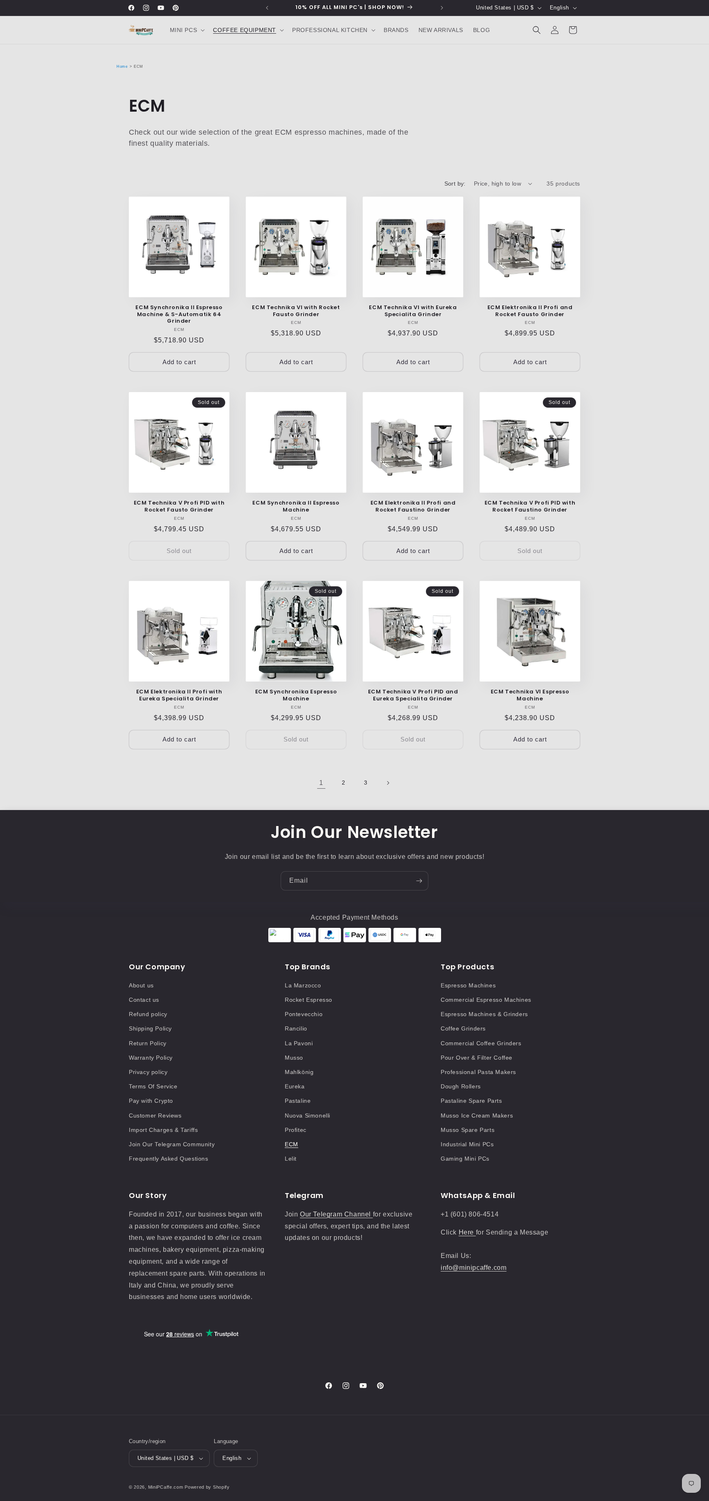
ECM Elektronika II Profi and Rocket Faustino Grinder (413, 507)
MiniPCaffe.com (165, 1487)
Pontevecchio (303, 1014)
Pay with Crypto (151, 1100)
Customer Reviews (155, 1115)
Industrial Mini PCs (467, 1144)
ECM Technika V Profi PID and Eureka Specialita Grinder (413, 695)
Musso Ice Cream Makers (477, 1115)
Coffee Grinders (463, 1028)
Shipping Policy (150, 1028)
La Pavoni (299, 1043)
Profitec (295, 1130)
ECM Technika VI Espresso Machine (530, 695)
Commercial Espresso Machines (486, 999)
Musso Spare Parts (467, 1130)
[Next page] (388, 783)
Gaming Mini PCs (465, 1158)
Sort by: (455, 183)
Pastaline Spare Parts (471, 1100)
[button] (186, 30)
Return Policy (148, 1043)
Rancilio (296, 1028)
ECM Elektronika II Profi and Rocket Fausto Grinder (530, 311)
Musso (294, 1057)
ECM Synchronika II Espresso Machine (295, 507)
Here (467, 1232)
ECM (291, 1144)
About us (141, 985)
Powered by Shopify (207, 1487)
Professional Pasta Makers (478, 1072)
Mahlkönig (299, 1072)
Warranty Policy (151, 1057)
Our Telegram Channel (336, 1214)
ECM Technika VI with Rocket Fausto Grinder (296, 311)
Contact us (144, 999)
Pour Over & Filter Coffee (476, 1057)
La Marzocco (303, 985)
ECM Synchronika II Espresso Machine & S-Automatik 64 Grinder (178, 314)
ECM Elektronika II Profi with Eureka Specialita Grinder (179, 695)
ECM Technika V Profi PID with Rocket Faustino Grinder (530, 507)
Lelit (291, 1158)
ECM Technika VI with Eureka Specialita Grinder (413, 311)
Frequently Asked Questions (168, 1158)
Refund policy (148, 1014)
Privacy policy (148, 1072)
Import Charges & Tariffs (163, 1130)
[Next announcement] (442, 8)
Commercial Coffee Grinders (481, 1043)
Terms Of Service (153, 1086)
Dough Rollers (461, 1086)
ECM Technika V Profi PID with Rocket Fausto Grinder (179, 507)
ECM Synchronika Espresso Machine (296, 695)
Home (122, 66)
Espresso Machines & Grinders (484, 1014)
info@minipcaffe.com (473, 1267)
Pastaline (298, 1100)
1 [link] (321, 782)
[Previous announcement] (267, 8)
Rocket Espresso (308, 999)
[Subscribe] (419, 881)
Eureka (295, 1086)
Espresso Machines (468, 985)
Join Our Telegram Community (172, 1144)
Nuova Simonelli (307, 1115)
